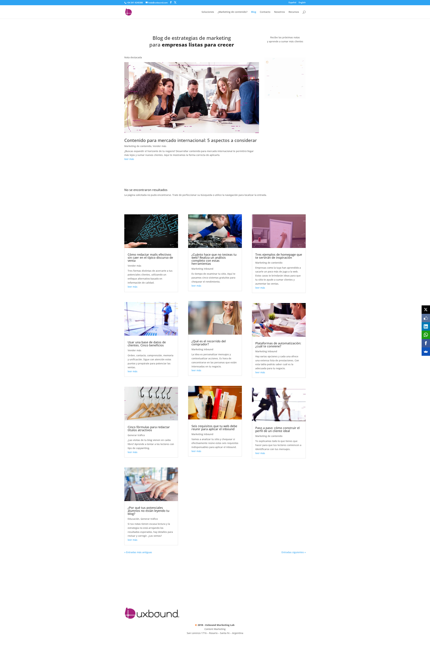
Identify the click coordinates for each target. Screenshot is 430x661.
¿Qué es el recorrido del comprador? (208, 342)
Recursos (294, 12)
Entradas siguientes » (294, 552)
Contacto (265, 12)
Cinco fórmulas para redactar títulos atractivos (149, 428)
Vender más (159, 146)
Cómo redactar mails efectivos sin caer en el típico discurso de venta (150, 257)
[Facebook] (426, 343)
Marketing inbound (202, 268)
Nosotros (279, 12)
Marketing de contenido (137, 146)
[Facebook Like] (426, 318)
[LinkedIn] (426, 326)
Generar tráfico (136, 435)
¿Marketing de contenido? (232, 12)
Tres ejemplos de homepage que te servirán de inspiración (278, 256)
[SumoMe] (426, 351)
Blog (253, 12)
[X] (426, 309)
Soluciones (208, 12)
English (302, 3)
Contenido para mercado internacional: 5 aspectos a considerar (190, 140)
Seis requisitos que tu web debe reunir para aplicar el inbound (214, 427)
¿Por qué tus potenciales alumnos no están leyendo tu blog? (148, 511)
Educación (133, 518)
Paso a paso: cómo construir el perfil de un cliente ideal (277, 429)
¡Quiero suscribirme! (285, 50)
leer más (129, 159)
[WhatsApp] (426, 335)
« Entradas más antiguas (138, 552)
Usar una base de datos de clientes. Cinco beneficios (147, 343)
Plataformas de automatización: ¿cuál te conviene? (278, 344)
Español (292, 3)
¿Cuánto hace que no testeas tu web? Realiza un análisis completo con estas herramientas (213, 259)
